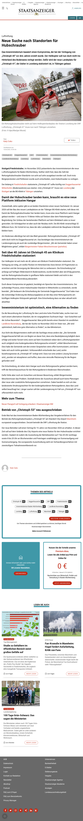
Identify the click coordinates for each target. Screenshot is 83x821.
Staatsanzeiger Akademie (50, 3)
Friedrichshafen (62, 501)
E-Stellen (24, 3)
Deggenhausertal (34, 501)
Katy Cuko (7, 141)
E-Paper (72, 18)
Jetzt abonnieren (62, 583)
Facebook (5, 810)
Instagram (15, 810)
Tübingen (61, 511)
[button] (5, 816)
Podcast (6, 788)
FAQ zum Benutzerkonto (12, 796)
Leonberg (19, 511)
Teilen (73, 140)
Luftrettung (33, 511)
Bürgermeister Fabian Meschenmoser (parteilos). (46, 246)
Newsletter (76, 2)
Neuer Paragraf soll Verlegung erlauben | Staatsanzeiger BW (27, 404)
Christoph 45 (17, 501)
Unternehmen (6, 2)
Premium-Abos (62, 551)
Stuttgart (5, 191)
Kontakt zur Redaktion (11, 776)
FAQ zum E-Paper (10, 792)
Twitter (10, 810)
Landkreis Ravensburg (56, 506)
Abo (80, 18)
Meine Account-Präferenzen (41, 531)
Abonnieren (21, 573)
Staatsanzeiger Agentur (54, 780)
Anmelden (77, 8)
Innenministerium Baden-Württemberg (29, 506)
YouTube (20, 810)
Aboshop (68, 2)
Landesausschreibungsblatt (55, 792)
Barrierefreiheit (50, 763)
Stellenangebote (51, 772)
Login (5, 772)
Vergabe (30, 2)
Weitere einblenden (60, 518)
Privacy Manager (9, 800)
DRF (48, 501)
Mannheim (47, 511)
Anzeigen (60, 2)
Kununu (36, 810)
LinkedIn (31, 810)
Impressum (7, 768)
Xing (26, 810)
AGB (5, 759)
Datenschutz (8, 763)
